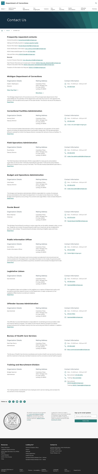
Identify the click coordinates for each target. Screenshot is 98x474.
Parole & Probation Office (32, 447)
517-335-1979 (71, 153)
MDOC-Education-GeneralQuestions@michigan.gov (39, 64)
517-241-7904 (71, 314)
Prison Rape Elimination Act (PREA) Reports (10, 452)
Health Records (30, 455)
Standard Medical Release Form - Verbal (36, 459)
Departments (77, 470)
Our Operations (26, 9)
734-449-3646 (77, 378)
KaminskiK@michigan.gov (75, 285)
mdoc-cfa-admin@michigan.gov (77, 124)
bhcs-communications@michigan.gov (78, 349)
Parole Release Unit (55, 453)
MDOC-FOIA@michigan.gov (37, 67)
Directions (39, 93)
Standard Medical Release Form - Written (36, 457)
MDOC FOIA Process (6, 457)
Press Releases (5, 455)
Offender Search (83, 9)
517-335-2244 (71, 281)
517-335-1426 (71, 86)
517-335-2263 (71, 346)
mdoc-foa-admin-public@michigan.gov (79, 156)
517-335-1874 (79, 375)
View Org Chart (12, 90)
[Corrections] (2, 30)
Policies (94, 9)
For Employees (37, 9)
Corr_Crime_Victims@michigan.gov (35, 48)
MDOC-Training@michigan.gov (82, 385)
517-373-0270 (71, 217)
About (3, 9)
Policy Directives (5, 447)
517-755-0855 (31, 51)
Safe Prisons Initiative (12, 9)
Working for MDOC (56, 419)
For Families (61, 9)
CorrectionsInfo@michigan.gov (27, 40)
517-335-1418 (71, 121)
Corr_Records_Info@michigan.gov (33, 60)
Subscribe (86, 420)
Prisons (27, 449)
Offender (28, 451)
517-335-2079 (71, 185)
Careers (46, 9)
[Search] (96, 3)
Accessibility (37, 470)
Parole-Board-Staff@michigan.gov (29, 46)
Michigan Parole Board (56, 451)
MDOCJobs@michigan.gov (27, 54)
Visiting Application (30, 453)
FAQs (2, 459)
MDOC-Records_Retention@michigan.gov (48, 63)
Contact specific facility (31, 43)
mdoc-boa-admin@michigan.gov (77, 188)
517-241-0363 (71, 250)
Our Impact (53, 9)
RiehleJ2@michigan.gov (74, 253)
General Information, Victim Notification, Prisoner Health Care (60, 448)
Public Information (71, 9)
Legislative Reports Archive (8, 449)
